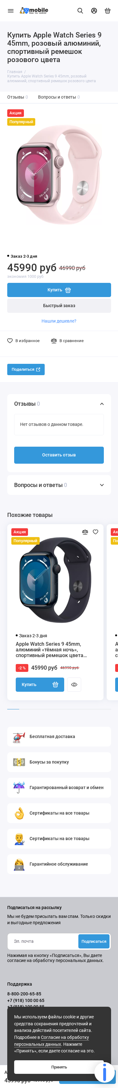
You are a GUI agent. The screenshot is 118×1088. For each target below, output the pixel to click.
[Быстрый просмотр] (74, 685)
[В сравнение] (85, 531)
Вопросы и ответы (59, 97)
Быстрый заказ (59, 305)
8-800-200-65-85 (24, 993)
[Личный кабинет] (94, 10)
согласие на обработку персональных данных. (55, 960)
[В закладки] (95, 531)
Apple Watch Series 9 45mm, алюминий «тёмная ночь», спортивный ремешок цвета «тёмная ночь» (49, 649)
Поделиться (23, 369)
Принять (59, 1067)
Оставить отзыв (59, 455)
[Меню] (10, 10)
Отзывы (17, 97)
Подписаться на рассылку (34, 908)
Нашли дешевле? (59, 321)
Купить (29, 684)
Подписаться (93, 941)
